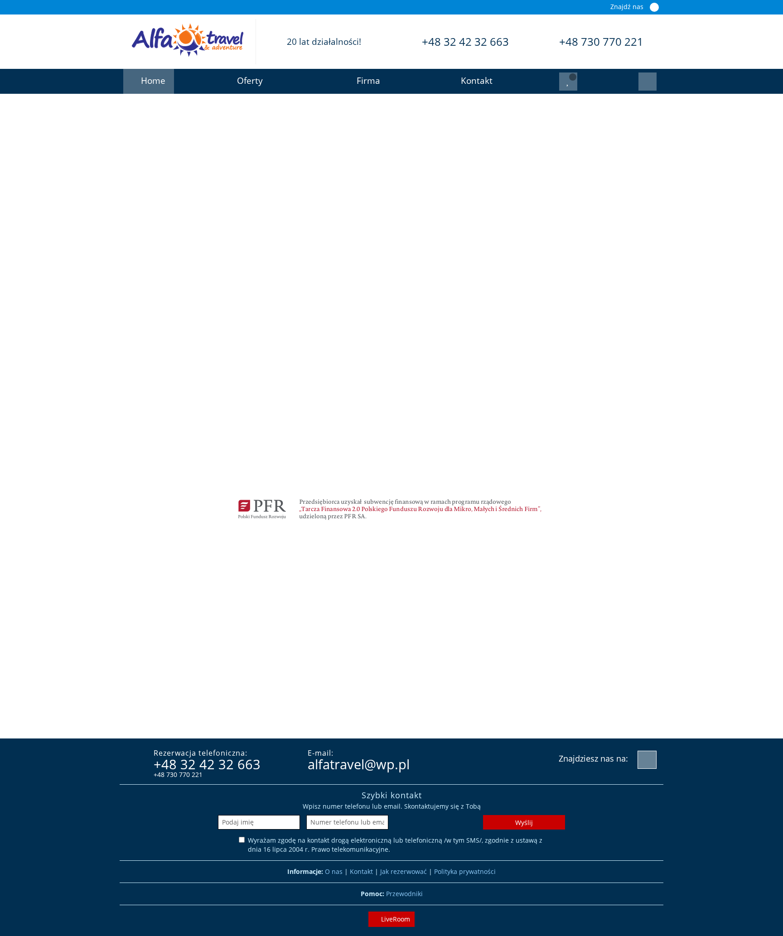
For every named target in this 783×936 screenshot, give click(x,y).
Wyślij (524, 822)
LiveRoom (394, 919)
